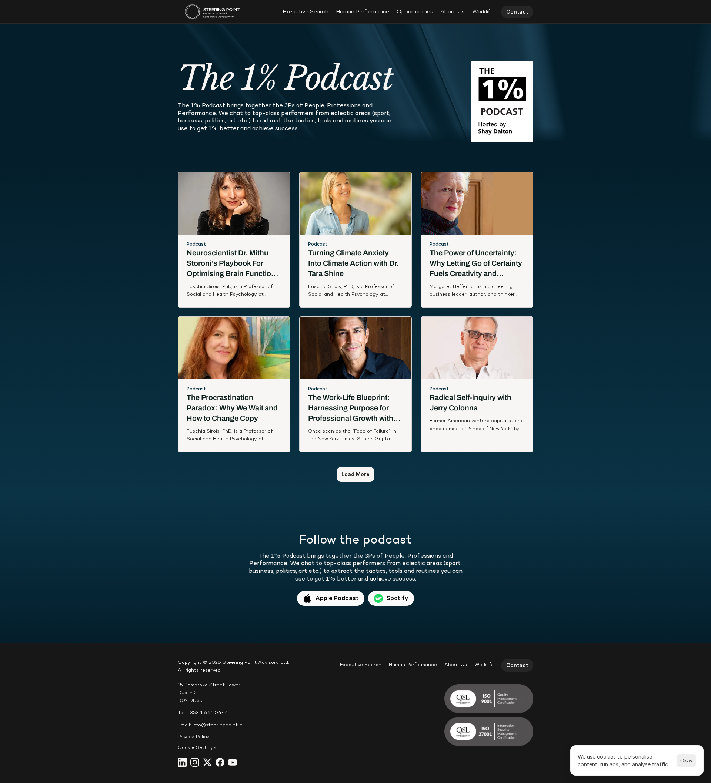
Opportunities (415, 12)
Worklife (483, 12)
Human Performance (362, 12)
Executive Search (305, 12)
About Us (452, 12)
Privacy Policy (194, 737)
